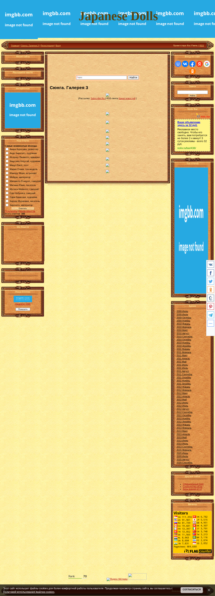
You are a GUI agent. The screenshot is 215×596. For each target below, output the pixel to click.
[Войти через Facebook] (192, 64)
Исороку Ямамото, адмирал (25, 157)
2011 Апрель (183, 358)
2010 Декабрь (184, 346)
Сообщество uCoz (192, 486)
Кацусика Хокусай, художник (25, 161)
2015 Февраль (184, 450)
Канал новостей (127, 98)
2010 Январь (183, 324)
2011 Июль (182, 368)
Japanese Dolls (23, 304)
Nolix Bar (205, 116)
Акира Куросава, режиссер (24, 149)
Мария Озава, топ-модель (24, 169)
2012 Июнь (182, 402)
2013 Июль (182, 443)
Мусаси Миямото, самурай (24, 189)
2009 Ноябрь (183, 320)
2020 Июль (182, 456)
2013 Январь (183, 424)
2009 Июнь (182, 311)
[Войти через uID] (178, 64)
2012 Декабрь (184, 421)
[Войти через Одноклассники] (192, 71)
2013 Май (182, 437)
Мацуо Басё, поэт (19, 165)
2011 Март (182, 355)
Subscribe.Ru (98, 98)
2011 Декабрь (184, 383)
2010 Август (183, 333)
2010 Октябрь (184, 339)
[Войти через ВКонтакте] (185, 64)
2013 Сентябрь (185, 447)
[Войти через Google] (206, 64)
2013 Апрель (183, 434)
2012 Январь (183, 387)
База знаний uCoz (192, 489)
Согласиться (192, 589)
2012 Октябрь (184, 415)
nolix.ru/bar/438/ (186, 148)
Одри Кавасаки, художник (23, 197)
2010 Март (182, 330)
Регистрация (47, 45)
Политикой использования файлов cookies (28, 592)
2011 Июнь (182, 365)
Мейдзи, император (20, 177)
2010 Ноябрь (183, 343)
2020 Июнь (182, 453)
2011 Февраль (184, 352)
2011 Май (181, 361)
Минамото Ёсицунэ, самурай (25, 181)
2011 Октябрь (184, 377)
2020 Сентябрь (185, 462)
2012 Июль (182, 406)
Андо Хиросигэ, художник (23, 153)
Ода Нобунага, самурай (22, 193)
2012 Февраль (184, 390)
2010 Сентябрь (185, 336)
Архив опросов (27, 211)
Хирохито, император (21, 205)
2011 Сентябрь (184, 374)
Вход (58, 45)
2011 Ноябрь (183, 380)
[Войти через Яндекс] (199, 64)
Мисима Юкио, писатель (23, 185)
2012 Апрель (183, 396)
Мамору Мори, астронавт (23, 173)
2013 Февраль (184, 428)
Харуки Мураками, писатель (25, 201)
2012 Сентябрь (185, 412)
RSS (201, 45)
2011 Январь (183, 349)
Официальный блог (193, 484)
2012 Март (182, 393)
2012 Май (182, 399)
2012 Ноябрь (183, 418)
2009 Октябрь (184, 317)
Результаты (11, 211)
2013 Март (182, 431)
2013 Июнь (182, 440)
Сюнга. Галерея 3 (30, 45)
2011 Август (183, 371)
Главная (15, 45)
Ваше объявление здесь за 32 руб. (188, 124)
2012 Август (183, 409)
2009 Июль (182, 314)
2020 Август (183, 459)
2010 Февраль (184, 327)
